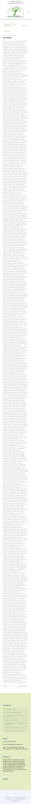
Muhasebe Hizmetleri (12, 720)
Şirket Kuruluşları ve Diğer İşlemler (15, 728)
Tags (14, 24)
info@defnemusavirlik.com (16, 3)
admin (14, 35)
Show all (24, 26)
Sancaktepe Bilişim (15, 800)
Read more (23, 686)
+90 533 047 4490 (16, 1)
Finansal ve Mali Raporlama (13, 712)
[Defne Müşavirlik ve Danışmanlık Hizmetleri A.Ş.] (15, 12)
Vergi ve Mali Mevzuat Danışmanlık (15, 731)
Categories (7, 24)
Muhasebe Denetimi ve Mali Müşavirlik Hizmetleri (16, 724)
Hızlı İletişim (7, 38)
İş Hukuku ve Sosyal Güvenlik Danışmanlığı (13, 716)
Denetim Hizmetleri (11, 709)
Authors (8, 26)
